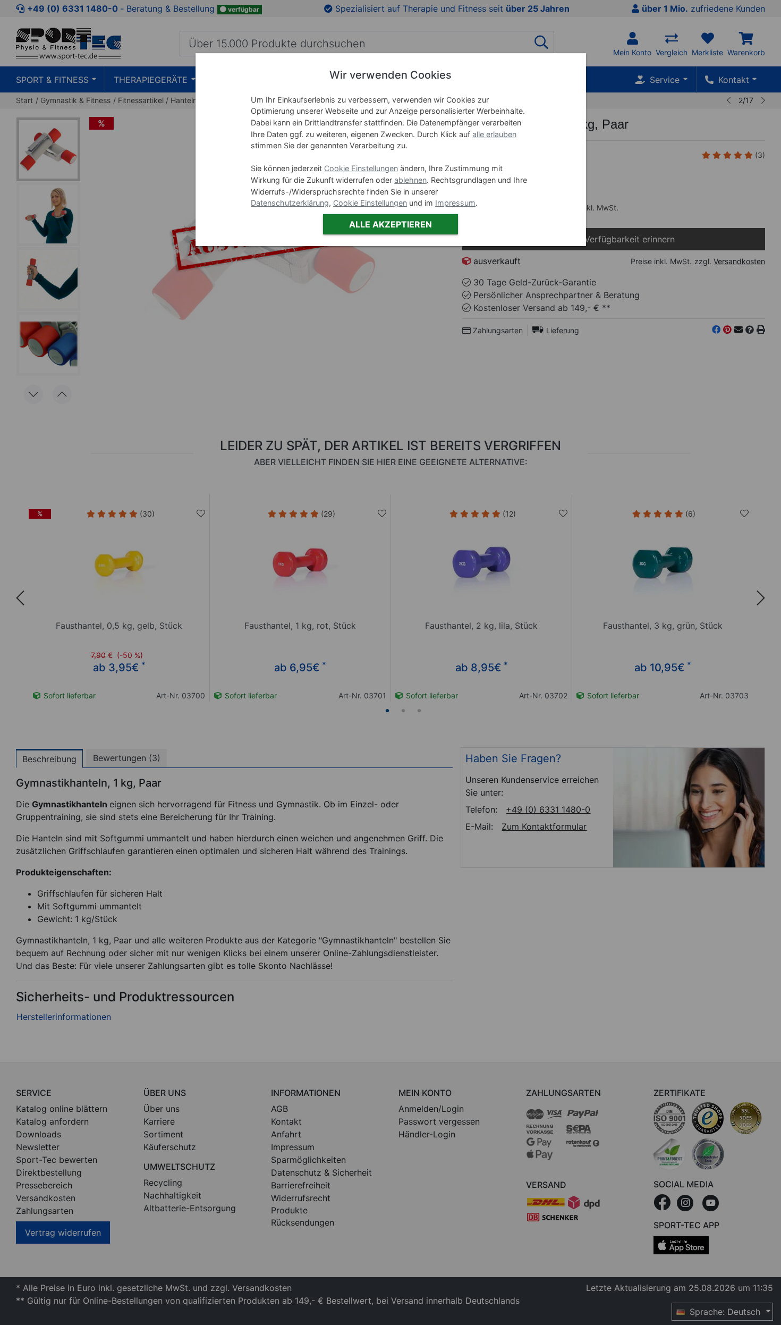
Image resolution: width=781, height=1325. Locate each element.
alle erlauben (494, 134)
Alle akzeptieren (390, 224)
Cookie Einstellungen (361, 168)
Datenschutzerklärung (290, 202)
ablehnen (410, 179)
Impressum (455, 202)
